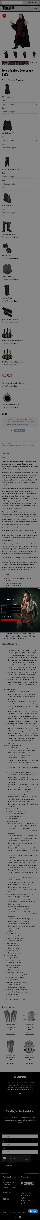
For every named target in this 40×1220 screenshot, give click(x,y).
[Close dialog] (39, 588)
